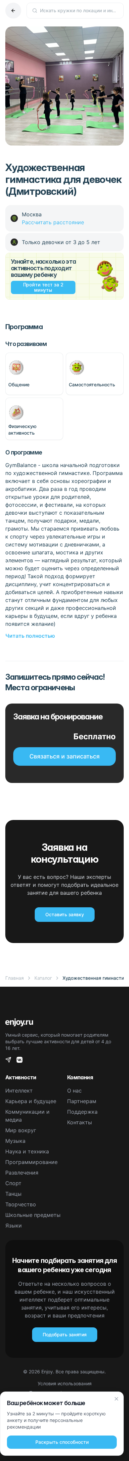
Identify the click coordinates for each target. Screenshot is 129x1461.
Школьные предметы (33, 1215)
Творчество (20, 1204)
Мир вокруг (20, 1130)
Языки (13, 1225)
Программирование (31, 1162)
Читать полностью (30, 635)
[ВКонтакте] (19, 1060)
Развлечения (21, 1172)
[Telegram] (8, 1060)
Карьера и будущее (30, 1101)
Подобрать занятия (65, 1334)
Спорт (13, 1183)
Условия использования (65, 1383)
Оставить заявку (64, 914)
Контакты (79, 1122)
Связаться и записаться (64, 756)
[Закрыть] (116, 1399)
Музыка (15, 1141)
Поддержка (82, 1111)
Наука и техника (27, 1151)
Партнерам (81, 1101)
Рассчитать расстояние (53, 222)
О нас (74, 1090)
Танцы (13, 1193)
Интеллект (19, 1090)
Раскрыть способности (62, 1442)
